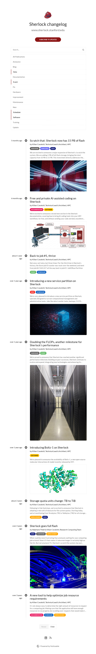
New (14, 107)
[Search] (83, 49)
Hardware (17, 92)
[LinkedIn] (47, 637)
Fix (14, 87)
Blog (14, 67)
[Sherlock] (48, 15)
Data (15, 72)
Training (16, 122)
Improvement (18, 97)
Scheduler (17, 112)
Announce (16, 62)
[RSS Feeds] (50, 637)
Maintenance (18, 102)
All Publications (19, 57)
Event (15, 82)
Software (16, 117)
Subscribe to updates (48, 40)
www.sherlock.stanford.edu (48, 30)
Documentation (19, 77)
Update (16, 127)
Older (52, 627)
